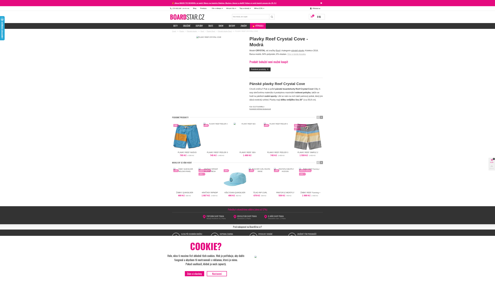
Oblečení (186, 25)
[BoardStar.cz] (187, 17)
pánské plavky (297, 50)
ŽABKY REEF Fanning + (310, 193)
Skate (210, 25)
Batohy (232, 25)
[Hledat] (272, 16)
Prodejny (203, 8)
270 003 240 (180, 8)
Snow (220, 25)
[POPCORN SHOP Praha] (204, 217)
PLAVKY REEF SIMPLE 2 (308, 152)
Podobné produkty (258, 69)
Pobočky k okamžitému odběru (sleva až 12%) (247, 209)
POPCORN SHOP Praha (215, 216)
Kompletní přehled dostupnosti (260, 109)
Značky (244, 25)
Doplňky (199, 25)
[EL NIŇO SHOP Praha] (265, 217)
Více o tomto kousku (296, 54)
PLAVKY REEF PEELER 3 (217, 152)
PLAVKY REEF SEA (247, 152)
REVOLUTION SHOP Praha (247, 216)
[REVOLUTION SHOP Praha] (234, 217)
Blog (194, 8)
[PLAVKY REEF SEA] (247, 136)
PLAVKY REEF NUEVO (187, 152)
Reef (278, 50)
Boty (175, 25)
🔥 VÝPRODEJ (257, 25)
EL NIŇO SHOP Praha (276, 216)
